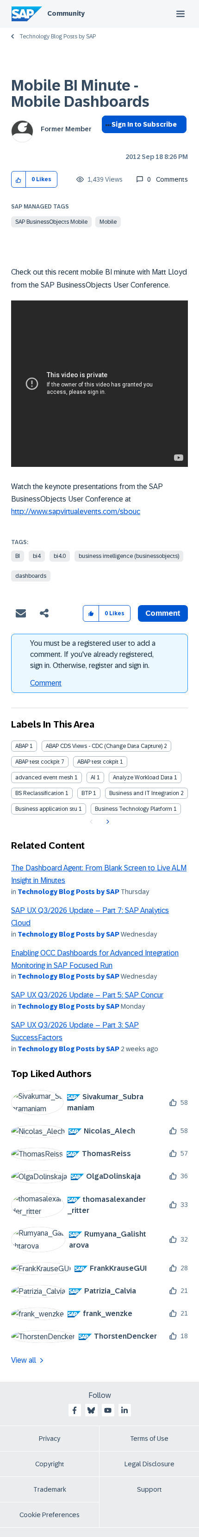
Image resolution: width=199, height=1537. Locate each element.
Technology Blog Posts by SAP (57, 36)
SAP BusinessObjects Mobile (51, 222)
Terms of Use (149, 1438)
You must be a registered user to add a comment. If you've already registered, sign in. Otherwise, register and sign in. (92, 654)
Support (149, 1489)
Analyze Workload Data (143, 777)
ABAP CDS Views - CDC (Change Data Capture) (104, 746)
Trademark (49, 1489)
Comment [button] (162, 613)
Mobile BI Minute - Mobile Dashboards (80, 93)
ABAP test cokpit (97, 762)
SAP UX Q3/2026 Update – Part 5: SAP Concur (87, 995)
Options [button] (107, 141)
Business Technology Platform (133, 809)
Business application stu (46, 809)
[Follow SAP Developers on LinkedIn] (124, 1410)
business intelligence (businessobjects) (129, 556)
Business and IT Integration (144, 793)
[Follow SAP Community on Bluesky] (91, 1410)
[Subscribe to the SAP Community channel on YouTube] (108, 1410)
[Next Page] (106, 822)
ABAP (21, 746)
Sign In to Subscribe (144, 124)
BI (17, 556)
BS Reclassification (39, 793)
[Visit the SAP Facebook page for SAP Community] (74, 1410)
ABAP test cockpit (37, 762)
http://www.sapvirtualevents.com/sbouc (75, 511)
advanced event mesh (44, 777)
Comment (46, 683)
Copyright (49, 1464)
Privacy (49, 1438)
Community (66, 13)
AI (93, 777)
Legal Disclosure (149, 1464)
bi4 (37, 556)
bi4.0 (60, 556)
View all (23, 1360)
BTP (86, 793)
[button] (19, 179)
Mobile (108, 222)
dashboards (30, 576)
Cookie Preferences (49, 1515)
